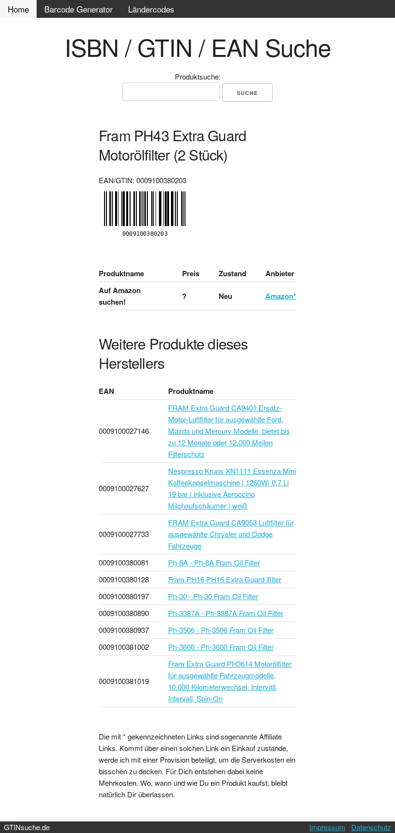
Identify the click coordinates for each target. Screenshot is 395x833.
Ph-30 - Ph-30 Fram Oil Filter (213, 596)
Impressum (327, 827)
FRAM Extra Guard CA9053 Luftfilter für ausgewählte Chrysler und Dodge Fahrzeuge (231, 534)
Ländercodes (151, 9)
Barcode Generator (78, 9)
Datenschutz (371, 827)
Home (18, 9)
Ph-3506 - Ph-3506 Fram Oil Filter (221, 630)
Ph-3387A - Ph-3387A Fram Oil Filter (225, 613)
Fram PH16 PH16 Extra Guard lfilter (224, 579)
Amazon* (280, 296)
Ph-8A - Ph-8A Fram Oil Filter (214, 562)
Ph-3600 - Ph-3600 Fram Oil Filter (221, 647)
